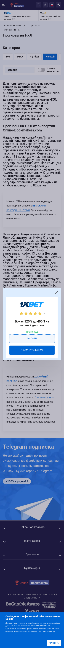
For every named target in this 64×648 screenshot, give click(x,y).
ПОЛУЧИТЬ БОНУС (32, 350)
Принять (54, 643)
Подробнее (13, 635)
